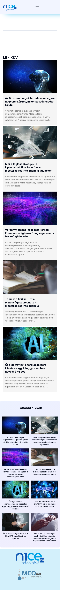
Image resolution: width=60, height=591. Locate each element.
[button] (37, 7)
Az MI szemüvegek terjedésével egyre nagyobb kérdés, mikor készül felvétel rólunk (30, 101)
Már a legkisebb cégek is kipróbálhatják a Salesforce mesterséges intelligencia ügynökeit (28, 167)
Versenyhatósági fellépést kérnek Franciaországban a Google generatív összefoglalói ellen (29, 233)
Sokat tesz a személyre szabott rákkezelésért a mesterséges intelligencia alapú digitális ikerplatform (45, 537)
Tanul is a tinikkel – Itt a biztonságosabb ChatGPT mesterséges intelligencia (22, 302)
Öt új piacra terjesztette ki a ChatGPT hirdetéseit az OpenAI (15, 536)
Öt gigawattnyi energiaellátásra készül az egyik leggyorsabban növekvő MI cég (25, 368)
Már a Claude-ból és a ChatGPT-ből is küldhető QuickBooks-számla (45, 503)
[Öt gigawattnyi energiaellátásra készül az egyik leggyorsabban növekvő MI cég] (30, 343)
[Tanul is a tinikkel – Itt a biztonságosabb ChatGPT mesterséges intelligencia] (30, 277)
